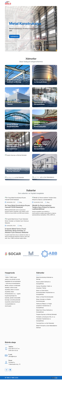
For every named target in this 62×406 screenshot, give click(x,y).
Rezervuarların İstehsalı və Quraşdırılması (43, 282)
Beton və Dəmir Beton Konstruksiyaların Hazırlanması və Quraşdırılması (45, 292)
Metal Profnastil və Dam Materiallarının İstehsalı (46, 326)
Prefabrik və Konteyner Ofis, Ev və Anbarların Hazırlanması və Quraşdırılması (45, 319)
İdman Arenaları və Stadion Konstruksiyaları (43, 300)
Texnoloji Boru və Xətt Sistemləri (45, 323)
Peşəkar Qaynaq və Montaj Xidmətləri (46, 314)
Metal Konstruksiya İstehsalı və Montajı (44, 278)
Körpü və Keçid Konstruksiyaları (44, 297)
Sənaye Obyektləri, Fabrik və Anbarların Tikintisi (14, 102)
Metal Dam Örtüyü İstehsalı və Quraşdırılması (40, 147)
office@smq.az (12, 356)
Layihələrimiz (14, 36)
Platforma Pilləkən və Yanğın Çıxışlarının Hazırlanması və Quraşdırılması (44, 305)
